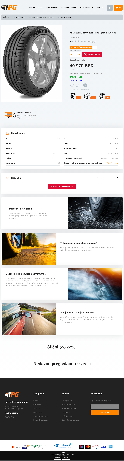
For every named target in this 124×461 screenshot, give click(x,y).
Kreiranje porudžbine (69, 408)
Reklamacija (66, 412)
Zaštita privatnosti (68, 404)
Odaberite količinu (76, 51)
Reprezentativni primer (76, 80)
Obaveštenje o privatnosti (71, 420)
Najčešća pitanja (87, 8)
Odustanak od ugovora (41, 416)
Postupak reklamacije (40, 420)
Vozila (40, 8)
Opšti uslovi (37, 404)
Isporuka (36, 408)
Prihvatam (57, 458)
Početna (6, 17)
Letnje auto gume (19, 17)
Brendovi (65, 8)
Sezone (32, 8)
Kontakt (101, 8)
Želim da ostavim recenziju (62, 187)
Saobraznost (37, 412)
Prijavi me (105, 412)
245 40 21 (32, 17)
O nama (74, 8)
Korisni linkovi (52, 8)
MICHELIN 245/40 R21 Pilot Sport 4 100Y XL (55, 17)
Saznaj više (66, 458)
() (119, 8)
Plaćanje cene (67, 401)
